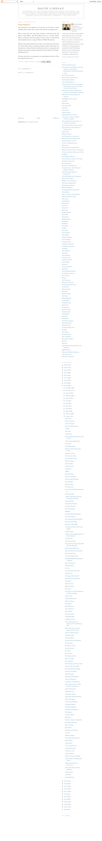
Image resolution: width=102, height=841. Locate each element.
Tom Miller (65, 226)
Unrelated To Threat (70, 541)
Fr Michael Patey (66, 303)
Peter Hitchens (66, 201)
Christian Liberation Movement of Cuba (73, 152)
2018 (65, 385)
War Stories (68, 589)
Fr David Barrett (66, 239)
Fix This (67, 568)
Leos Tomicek (66, 275)
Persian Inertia (69, 643)
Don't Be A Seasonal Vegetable (73, 720)
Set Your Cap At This (70, 456)
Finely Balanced (69, 609)
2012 (65, 794)
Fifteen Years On (69, 421)
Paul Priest (65, 253)
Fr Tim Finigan (66, 232)
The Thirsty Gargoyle (67, 321)
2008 (65, 804)
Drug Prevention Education (69, 165)
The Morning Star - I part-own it (70, 136)
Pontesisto (65, 264)
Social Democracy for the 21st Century (72, 159)
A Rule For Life (69, 466)
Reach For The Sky (70, 553)
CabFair (67, 429)
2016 (65, 784)
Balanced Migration (67, 187)
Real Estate (68, 717)
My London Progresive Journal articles (72, 125)
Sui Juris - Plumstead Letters (69, 143)
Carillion (67, 733)
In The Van (68, 444)
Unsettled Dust (69, 482)
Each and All (68, 596)
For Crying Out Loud (70, 745)
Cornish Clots (69, 538)
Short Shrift (68, 727)
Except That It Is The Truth (72, 571)
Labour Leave (65, 110)
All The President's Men (71, 556)
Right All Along (69, 461)
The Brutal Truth (69, 635)
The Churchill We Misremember (73, 519)
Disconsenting (69, 772)
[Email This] (42, 62)
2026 (65, 365)
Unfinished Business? (71, 598)
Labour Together (66, 105)
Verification (68, 469)
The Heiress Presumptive (71, 709)
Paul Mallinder (66, 255)
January (68, 416)
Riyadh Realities (69, 777)
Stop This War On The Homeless (73, 551)
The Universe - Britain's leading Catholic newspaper (70, 118)
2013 (65, 791)
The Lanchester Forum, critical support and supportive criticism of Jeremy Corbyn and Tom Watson (72, 86)
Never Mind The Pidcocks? (72, 738)
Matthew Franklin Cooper (69, 196)
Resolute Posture (69, 648)
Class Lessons (69, 653)
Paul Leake (65, 230)
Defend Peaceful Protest (68, 185)
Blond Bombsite (69, 565)
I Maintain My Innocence (69, 65)
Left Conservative (67, 354)
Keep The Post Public (68, 178)
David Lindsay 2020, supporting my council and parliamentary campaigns (73, 91)
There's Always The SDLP (72, 666)
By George (68, 651)
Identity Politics (69, 484)
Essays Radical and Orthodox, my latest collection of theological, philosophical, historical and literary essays (72, 70)
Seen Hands (68, 604)
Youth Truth (68, 434)
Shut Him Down (69, 606)
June (67, 403)
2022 (65, 375)
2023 (65, 373)
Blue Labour (65, 145)
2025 (65, 367)
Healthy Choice (69, 583)
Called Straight (69, 531)
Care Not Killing (66, 163)
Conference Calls (69, 751)
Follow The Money (70, 699)
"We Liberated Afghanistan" (72, 441)
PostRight (64, 154)
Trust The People (69, 423)
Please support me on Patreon (70, 77)
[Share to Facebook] (48, 62)
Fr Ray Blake (65, 235)
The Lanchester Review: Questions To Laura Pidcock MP (73, 623)
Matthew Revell (66, 325)
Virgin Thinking (69, 753)
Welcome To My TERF (71, 524)
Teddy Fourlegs (66, 112)
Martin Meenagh (66, 298)
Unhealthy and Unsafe (71, 722)
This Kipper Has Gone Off (72, 576)
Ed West (64, 228)
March (67, 411)
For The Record (69, 487)
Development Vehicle (71, 458)
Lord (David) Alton (67, 260)
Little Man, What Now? (68, 327)
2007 (65, 807)
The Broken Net (69, 691)
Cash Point (68, 774)
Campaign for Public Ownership (70, 190)
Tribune (64, 278)
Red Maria (65, 223)
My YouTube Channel (68, 75)
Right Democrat (66, 350)
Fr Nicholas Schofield (68, 244)
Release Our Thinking (71, 503)
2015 (65, 786)
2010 (65, 799)
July (67, 401)
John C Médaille (66, 336)
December (68, 388)
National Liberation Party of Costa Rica (72, 150)
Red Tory (64, 341)
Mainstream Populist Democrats (70, 352)
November (69, 390)
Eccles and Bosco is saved (69, 141)
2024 (65, 370)
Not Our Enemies (69, 614)
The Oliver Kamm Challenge (73, 514)
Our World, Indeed (70, 446)
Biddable (67, 511)
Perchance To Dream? (71, 671)
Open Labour (65, 103)
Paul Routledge (66, 312)
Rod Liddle (65, 214)
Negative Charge (69, 658)
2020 (65, 380)
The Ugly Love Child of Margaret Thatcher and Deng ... (74, 592)
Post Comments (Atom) (32, 122)
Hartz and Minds (69, 638)
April (67, 408)
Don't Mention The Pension (72, 578)
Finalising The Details (71, 522)
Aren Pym (64, 101)
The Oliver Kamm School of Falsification (69, 173)
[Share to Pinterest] (50, 62)
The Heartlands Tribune (68, 80)
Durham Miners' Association (69, 114)
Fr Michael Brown (67, 237)
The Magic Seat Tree (70, 656)
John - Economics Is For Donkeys (71, 194)
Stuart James (65, 217)
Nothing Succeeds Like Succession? (71, 764)
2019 (65, 383)
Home (38, 118)
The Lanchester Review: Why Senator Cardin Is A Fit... (73, 685)
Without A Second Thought (72, 756)
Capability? (68, 581)
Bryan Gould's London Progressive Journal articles (71, 128)
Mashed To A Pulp (70, 645)
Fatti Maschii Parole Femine (72, 669)
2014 (65, 789)
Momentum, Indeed (70, 694)
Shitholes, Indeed (70, 735)
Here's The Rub (69, 725)
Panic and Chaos (69, 501)
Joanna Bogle (65, 262)
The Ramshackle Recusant (69, 284)
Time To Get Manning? (71, 702)
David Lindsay (51, 8)
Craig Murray (65, 314)
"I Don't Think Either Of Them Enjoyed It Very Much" (73, 497)
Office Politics (69, 740)
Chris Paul (65, 291)
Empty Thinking (69, 586)
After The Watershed (70, 679)
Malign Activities (70, 453)
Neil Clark (65, 210)
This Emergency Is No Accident (73, 664)
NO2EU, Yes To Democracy (69, 181)
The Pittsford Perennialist (69, 271)
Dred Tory (64, 343)
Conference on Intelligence (72, 682)
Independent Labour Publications (71, 138)
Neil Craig (65, 316)
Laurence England (67, 266)
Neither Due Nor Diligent (72, 676)
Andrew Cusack (66, 257)
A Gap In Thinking (70, 506)
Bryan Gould (65, 132)
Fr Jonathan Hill (66, 242)
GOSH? (67, 471)
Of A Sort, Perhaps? (70, 516)
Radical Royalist (66, 334)
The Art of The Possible (71, 426)
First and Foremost (70, 509)
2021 (65, 378)
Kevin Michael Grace (67, 339)
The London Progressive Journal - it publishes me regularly (71, 122)
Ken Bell (64, 330)
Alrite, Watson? (66, 251)
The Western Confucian (68, 273)
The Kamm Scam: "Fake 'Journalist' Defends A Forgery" (71, 169)
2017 (65, 781)
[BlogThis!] (44, 62)
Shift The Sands (69, 674)
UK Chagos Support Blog (69, 183)
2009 (65, 802)
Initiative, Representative (72, 633)
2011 (65, 796)
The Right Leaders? (70, 704)
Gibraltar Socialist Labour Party (70, 147)
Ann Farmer (65, 221)
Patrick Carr (65, 208)
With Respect (68, 712)
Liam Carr (64, 205)
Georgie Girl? (68, 743)
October (68, 393)
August (68, 398)
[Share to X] (46, 62)
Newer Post (21, 118)
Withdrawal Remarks (70, 707)
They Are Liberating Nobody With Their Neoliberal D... (74, 544)
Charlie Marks (66, 300)
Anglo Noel (65, 305)
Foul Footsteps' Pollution (72, 479)
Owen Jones (65, 199)
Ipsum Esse (65, 269)
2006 (65, 809)
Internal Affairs (69, 463)
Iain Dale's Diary (66, 309)
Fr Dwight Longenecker (68, 246)
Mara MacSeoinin (67, 323)
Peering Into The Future (71, 730)
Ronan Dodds (65, 192)
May (67, 406)
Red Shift (64, 108)
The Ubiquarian (66, 280)
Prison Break (68, 611)
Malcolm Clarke (66, 294)
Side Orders (68, 418)
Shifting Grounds (66, 134)
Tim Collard (65, 332)
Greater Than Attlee (70, 689)
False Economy (69, 474)
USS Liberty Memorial (68, 356)
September (69, 395)
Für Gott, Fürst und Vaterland (73, 640)
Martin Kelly (65, 318)
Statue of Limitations (70, 476)
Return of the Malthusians (72, 548)
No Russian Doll (69, 494)
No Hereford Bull (69, 616)
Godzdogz (65, 248)
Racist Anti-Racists (70, 563)
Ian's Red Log (65, 307)
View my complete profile (70, 56)
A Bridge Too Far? (70, 619)
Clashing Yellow (69, 715)
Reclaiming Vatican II (68, 161)
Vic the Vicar (65, 287)
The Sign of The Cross (68, 282)
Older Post (56, 118)
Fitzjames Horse (66, 289)
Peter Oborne (65, 203)
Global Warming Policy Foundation (71, 176)
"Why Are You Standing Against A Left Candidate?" (74, 535)
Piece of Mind (69, 661)
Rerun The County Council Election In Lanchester (72, 629)
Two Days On (68, 573)
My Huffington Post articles (69, 99)
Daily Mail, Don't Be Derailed (73, 696)
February (68, 414)
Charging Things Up (70, 748)
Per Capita (68, 431)
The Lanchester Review (68, 82)
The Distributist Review (68, 156)
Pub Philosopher (66, 219)
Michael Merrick (66, 212)
